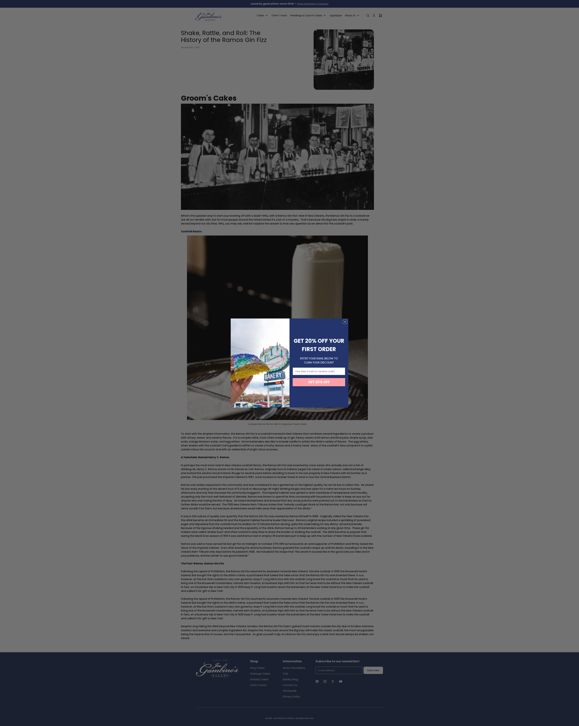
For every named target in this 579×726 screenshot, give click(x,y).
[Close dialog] (345, 322)
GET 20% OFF (319, 382)
